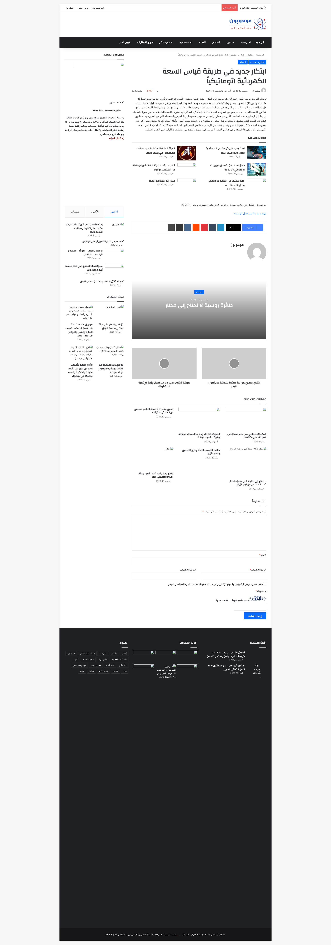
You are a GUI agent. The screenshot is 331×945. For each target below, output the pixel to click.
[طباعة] (171, 227)
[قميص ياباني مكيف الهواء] (187, 672)
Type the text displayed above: (232, 600)
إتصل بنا (70, 7)
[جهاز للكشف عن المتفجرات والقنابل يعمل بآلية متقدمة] (256, 185)
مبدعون (230, 42)
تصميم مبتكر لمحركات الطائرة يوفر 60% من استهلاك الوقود (154, 167)
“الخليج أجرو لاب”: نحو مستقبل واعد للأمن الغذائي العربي (226, 667)
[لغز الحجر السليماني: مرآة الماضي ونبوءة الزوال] (110, 313)
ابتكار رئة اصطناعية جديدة (162, 181)
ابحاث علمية (186, 42)
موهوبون (256, 90)
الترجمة (102, 653)
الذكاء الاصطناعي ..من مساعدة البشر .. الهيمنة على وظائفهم (246, 436)
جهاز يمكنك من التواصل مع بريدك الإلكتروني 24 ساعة (227, 167)
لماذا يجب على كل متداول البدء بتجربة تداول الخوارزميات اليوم (225, 150)
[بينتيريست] (204, 227)
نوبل (125, 671)
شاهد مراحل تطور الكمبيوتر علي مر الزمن (103, 241)
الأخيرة (95, 211)
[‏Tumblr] (212, 227)
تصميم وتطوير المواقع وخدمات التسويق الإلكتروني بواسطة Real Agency (141, 934)
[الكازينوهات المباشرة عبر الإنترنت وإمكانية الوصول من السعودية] (110, 353)
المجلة (202, 42)
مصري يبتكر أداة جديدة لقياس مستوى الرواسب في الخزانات (153, 411)
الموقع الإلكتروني (188, 569)
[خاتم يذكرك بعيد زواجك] (165, 671)
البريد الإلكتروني (258, 569)
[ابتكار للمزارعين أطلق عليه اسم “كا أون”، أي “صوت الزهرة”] (144, 675)
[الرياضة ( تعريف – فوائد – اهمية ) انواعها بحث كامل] (114, 255)
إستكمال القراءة (116, 138)
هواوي (91, 671)
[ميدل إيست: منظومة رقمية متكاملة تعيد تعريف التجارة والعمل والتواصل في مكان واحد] (79, 313)
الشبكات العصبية (119, 659)
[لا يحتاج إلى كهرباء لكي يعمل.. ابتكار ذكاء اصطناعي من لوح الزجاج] (245, 462)
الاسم (262, 555)
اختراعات (246, 42)
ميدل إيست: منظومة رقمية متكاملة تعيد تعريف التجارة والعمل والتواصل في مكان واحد (79, 330)
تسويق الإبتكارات (145, 42)
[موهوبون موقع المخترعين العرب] (247, 24)
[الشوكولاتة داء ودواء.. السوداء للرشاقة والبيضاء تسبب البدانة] (199, 419)
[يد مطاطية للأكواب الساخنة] (144, 657)
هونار (82, 671)
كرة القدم (110, 665)
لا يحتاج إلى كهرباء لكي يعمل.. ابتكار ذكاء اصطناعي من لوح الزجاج (247, 483)
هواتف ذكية (103, 671)
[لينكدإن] (220, 227)
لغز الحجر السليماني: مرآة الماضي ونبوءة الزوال (111, 326)
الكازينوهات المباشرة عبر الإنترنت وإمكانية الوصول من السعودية (111, 369)
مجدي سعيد (96, 665)
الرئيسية (260, 42)
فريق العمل (83, 7)
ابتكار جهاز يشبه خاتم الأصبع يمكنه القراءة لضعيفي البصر (155, 475)
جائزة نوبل (102, 659)
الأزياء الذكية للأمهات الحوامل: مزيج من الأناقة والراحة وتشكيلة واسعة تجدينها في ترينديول (80, 370)
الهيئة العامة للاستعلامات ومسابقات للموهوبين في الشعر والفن (156, 150)
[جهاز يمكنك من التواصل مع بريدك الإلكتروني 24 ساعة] (256, 169)
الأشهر (114, 211)
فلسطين (123, 665)
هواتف (115, 671)
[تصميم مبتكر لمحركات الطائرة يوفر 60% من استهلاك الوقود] (186, 169)
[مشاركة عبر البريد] (179, 227)
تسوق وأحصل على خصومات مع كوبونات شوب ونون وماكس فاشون (226, 654)
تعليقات (75, 211)
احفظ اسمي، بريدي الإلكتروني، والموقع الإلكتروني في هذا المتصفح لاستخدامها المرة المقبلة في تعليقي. (215, 584)
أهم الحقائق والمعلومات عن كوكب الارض (102, 281)
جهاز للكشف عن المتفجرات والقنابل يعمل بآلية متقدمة (226, 183)
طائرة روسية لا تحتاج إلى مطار (199, 305)
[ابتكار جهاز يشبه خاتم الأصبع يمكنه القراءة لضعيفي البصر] (152, 458)
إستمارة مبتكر (166, 42)
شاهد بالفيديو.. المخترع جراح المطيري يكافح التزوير (201, 452)
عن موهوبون (98, 7)
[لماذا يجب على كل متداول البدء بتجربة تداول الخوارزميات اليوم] (256, 152)
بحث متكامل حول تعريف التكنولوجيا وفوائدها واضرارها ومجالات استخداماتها (84, 228)
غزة (76, 659)
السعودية (71, 653)
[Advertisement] (94, 173)
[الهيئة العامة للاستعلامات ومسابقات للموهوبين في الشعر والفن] (186, 153)
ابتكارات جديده (238, 54)
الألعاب (114, 653)
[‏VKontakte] (187, 227)
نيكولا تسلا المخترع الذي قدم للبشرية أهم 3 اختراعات (84, 268)
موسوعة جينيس (79, 665)
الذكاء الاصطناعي (87, 653)
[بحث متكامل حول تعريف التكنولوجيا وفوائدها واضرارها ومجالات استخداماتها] (114, 229)
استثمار (216, 42)
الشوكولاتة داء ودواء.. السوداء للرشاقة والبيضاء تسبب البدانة (199, 436)
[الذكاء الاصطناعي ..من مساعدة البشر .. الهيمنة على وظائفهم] (245, 419)
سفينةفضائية (88, 659)
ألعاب (124, 653)
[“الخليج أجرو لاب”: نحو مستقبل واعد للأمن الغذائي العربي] (256, 793)
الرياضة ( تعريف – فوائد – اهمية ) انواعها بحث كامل (85, 253)
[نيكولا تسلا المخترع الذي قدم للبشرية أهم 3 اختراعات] (114, 270)
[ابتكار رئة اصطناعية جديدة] (186, 185)
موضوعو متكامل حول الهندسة (250, 213)
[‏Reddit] (196, 227)
